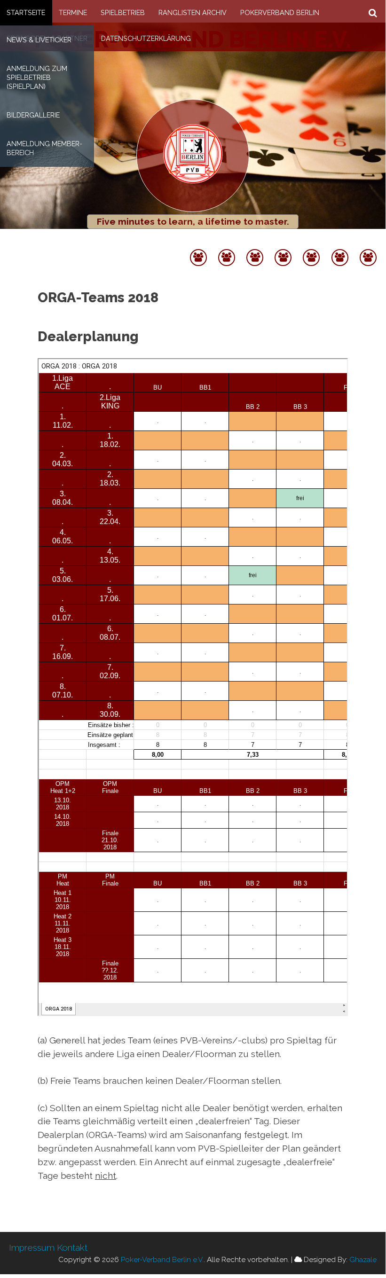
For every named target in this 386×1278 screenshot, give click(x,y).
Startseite (26, 12)
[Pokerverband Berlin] (311, 244)
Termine (73, 12)
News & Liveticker (39, 40)
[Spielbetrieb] (254, 244)
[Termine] (226, 244)
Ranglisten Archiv (192, 12)
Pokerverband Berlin (279, 12)
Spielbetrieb (123, 12)
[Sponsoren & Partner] (339, 244)
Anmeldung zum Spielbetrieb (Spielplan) (37, 77)
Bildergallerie (33, 115)
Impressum (32, 1247)
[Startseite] (198, 244)
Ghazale (363, 1259)
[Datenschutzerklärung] (368, 244)
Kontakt (72, 1247)
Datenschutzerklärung (146, 38)
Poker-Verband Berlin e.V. (162, 1259)
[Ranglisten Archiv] (283, 244)
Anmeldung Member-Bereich (44, 148)
